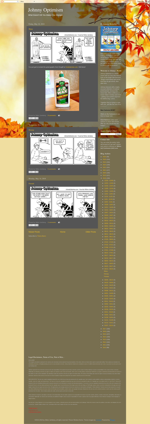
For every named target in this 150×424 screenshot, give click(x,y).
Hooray (31, 130)
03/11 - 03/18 (108, 301)
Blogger (112, 420)
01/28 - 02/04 (108, 317)
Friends (31, 183)
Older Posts (91, 232)
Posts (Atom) (41, 236)
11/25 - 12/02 (108, 194)
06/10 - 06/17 (108, 258)
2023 (104, 165)
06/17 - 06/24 (108, 255)
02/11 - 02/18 (108, 312)
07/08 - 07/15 (108, 247)
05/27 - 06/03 (108, 263)
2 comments (52, 222)
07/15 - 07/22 (108, 245)
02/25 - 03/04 (108, 306)
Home (62, 232)
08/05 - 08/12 (108, 236)
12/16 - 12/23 (108, 186)
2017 (104, 329)
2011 (104, 345)
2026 (104, 157)
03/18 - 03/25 (108, 298)
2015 (104, 334)
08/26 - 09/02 (108, 228)
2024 (104, 162)
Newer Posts (34, 232)
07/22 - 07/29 (108, 242)
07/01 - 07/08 (108, 250)
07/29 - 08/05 (108, 239)
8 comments (52, 115)
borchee (98, 420)
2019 (104, 175)
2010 (104, 347)
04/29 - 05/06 (108, 282)
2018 (104, 178)
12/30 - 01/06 (108, 180)
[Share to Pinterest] (37, 118)
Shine (31, 29)
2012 (104, 342)
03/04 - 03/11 (108, 304)
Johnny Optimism (45, 9)
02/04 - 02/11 (108, 315)
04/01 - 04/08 (108, 293)
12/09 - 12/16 (108, 188)
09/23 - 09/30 (108, 218)
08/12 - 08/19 (108, 234)
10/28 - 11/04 (108, 204)
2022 (104, 167)
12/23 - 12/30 (108, 183)
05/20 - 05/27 (108, 266)
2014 (104, 337)
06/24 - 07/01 (108, 253)
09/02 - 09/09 (108, 226)
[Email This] (30, 118)
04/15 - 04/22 (108, 288)
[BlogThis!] (32, 118)
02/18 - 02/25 (108, 309)
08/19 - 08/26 (108, 231)
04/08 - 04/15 (108, 290)
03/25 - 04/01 (108, 296)
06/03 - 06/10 (108, 261)
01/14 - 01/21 (108, 322)
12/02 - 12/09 (108, 191)
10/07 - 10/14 (108, 212)
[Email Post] (58, 115)
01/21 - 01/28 (108, 320)
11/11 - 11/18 (108, 199)
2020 (104, 173)
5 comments (52, 169)
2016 (104, 331)
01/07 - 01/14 (108, 325)
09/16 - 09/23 (108, 220)
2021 (104, 170)
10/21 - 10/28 (108, 207)
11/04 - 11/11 (108, 202)
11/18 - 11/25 (108, 196)
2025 (104, 159)
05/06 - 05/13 (108, 280)
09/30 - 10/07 (108, 215)
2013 (104, 339)
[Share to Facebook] (35, 118)
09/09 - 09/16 (108, 223)
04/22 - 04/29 (108, 285)
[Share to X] (33, 118)
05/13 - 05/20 (108, 269)
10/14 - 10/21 (108, 210)
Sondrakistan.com (72, 67)
